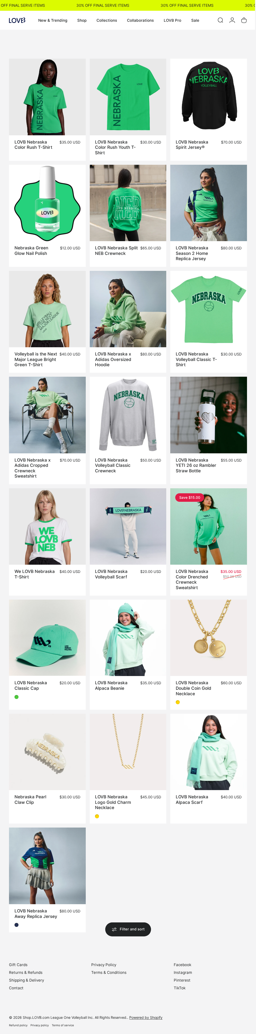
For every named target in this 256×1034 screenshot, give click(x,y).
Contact (16, 983)
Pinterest (179, 975)
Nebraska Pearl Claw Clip (30, 790)
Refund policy (18, 1020)
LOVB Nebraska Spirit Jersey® (189, 143)
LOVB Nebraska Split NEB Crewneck (114, 248)
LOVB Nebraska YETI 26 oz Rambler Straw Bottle (193, 460)
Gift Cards (18, 960)
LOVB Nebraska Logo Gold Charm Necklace (112, 793)
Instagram (180, 967)
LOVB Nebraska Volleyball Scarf (110, 567)
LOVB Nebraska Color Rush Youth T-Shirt (114, 146)
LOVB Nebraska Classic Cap (30, 678)
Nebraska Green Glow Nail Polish (31, 248)
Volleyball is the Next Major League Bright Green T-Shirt (35, 355)
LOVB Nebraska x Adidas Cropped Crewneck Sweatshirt (32, 463)
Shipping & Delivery (26, 975)
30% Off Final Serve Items (96, 5)
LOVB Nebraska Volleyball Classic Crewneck (111, 460)
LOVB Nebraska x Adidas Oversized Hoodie (112, 355)
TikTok (177, 983)
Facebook (180, 960)
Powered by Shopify (145, 1013)
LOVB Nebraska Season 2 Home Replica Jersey (189, 251)
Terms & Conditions (107, 967)
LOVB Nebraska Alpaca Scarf (189, 790)
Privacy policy (39, 1020)
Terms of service (63, 1020)
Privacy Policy (102, 960)
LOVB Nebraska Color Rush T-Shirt (33, 143)
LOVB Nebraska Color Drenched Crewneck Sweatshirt (189, 573)
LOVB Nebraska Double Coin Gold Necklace (191, 681)
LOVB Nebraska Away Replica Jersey (30, 906)
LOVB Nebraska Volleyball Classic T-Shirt (193, 355)
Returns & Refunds (25, 967)
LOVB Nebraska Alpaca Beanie (110, 678)
